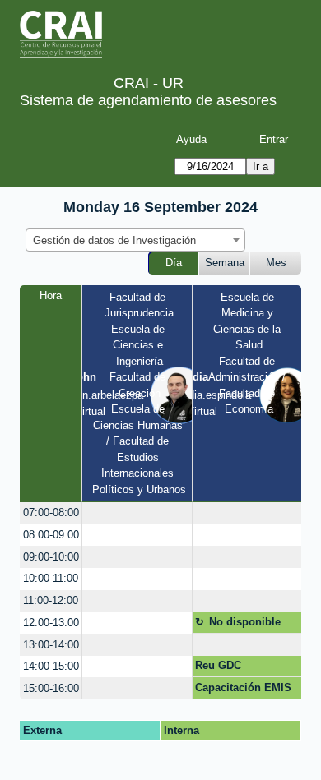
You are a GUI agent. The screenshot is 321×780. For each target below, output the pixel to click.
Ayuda (191, 139)
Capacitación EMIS (243, 687)
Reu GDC (218, 665)
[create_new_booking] (137, 513)
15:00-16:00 (51, 688)
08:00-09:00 (51, 534)
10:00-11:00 (50, 578)
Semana (224, 262)
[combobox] (135, 240)
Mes (276, 262)
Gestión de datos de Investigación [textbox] (114, 240)
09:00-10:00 (51, 557)
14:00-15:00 (51, 666)
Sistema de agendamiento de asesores (148, 100)
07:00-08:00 (51, 512)
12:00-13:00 (51, 622)
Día (173, 262)
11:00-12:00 (50, 600)
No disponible (245, 622)
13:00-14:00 (51, 645)
